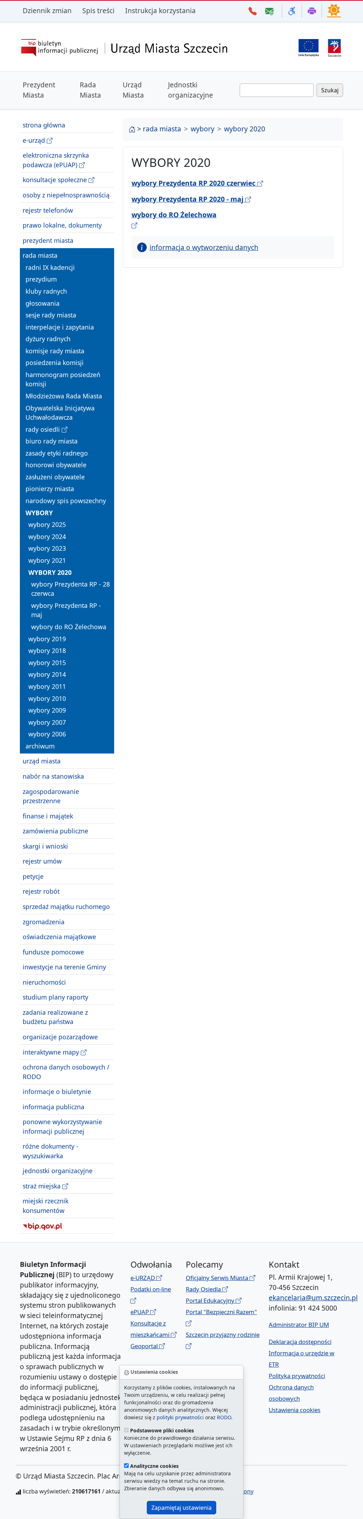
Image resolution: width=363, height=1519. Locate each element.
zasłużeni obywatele (55, 477)
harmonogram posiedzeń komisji (63, 379)
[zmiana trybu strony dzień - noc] (334, 10)
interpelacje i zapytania (60, 327)
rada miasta (40, 255)
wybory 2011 (47, 686)
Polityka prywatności (297, 1376)
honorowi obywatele (56, 465)
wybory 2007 (47, 722)
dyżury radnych (48, 338)
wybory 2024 (47, 536)
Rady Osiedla (204, 1289)
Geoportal (144, 1346)
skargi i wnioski (45, 846)
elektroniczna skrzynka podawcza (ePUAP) (56, 160)
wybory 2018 (47, 650)
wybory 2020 (50, 572)
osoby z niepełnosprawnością (66, 195)
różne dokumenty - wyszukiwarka (50, 1151)
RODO (224, 1417)
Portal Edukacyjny (211, 1300)
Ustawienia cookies (294, 1410)
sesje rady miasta (51, 315)
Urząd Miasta (133, 90)
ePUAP (140, 1312)
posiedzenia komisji (55, 362)
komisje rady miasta (55, 351)
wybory (39, 512)
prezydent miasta (48, 240)
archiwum (40, 746)
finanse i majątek (48, 816)
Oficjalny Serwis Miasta (218, 1278)
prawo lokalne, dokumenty (62, 225)
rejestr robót (41, 891)
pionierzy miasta (50, 488)
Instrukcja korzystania (160, 10)
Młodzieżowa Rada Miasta (64, 396)
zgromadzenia (44, 922)
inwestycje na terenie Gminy (64, 967)
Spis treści (98, 10)
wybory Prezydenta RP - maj (66, 610)
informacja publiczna (53, 1106)
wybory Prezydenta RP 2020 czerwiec (194, 183)
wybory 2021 (47, 560)
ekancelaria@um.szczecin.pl (313, 1297)
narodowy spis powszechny (66, 500)
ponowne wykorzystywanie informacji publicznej (62, 1126)
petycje (33, 876)
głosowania (43, 303)
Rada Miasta (90, 90)
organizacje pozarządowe (60, 1037)
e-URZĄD (143, 1278)
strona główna (44, 125)
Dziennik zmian (47, 10)
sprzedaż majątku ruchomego (66, 906)
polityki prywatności (180, 1417)
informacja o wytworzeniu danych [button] (204, 247)
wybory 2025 (47, 524)
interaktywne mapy (52, 1052)
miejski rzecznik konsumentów (45, 1205)
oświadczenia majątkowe (59, 936)
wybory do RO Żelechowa (68, 626)
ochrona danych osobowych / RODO (66, 1071)
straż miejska (42, 1186)
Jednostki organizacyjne (190, 90)
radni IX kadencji (50, 267)
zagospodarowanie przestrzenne (51, 796)
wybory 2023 (47, 548)
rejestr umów (42, 861)
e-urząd (35, 140)
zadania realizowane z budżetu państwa (55, 1017)
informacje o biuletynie (57, 1091)
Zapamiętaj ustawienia (181, 1508)
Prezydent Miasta (39, 90)
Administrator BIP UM (299, 1325)
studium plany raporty (55, 997)
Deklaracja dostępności (300, 1342)
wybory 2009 (47, 710)
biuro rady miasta (52, 441)
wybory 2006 (47, 734)
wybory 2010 (47, 698)
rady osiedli (44, 429)
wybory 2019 (47, 639)
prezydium (41, 279)
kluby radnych (46, 291)
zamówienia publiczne (55, 831)
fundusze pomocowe (53, 952)
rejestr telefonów (48, 210)
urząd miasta (42, 761)
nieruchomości (44, 982)
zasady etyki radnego (57, 453)
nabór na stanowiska (53, 776)
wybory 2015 (47, 662)
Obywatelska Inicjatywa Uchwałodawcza (60, 412)
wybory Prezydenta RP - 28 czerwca (70, 589)
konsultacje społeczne (56, 179)
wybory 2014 (47, 674)
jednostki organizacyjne (58, 1170)
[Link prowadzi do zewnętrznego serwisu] (334, 47)
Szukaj (330, 90)
